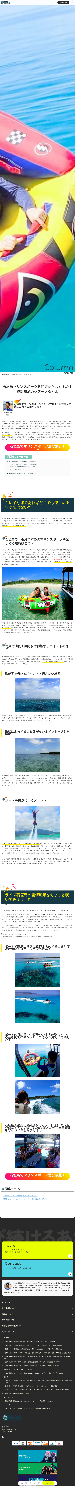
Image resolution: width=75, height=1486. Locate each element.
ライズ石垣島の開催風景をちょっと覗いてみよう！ (22, 473)
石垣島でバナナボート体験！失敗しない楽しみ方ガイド (20, 1196)
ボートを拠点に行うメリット (17, 469)
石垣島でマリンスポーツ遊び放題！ (37, 446)
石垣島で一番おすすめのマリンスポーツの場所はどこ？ (23, 464)
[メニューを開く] (72, 2)
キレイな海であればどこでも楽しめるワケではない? (22, 462)
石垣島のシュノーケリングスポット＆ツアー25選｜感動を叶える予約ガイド (26, 1199)
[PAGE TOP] (0, 1207)
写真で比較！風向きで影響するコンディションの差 (22, 466)
